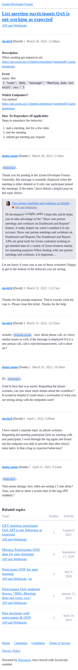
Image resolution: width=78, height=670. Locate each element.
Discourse (24, 660)
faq (30, 578)
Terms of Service (59, 643)
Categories (20, 643)
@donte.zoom (22, 334)
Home (6, 643)
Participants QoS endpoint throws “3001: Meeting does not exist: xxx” (21, 593)
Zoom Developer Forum (17, 4)
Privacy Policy (11, 650)
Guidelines (38, 643)
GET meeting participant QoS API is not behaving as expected (22, 530)
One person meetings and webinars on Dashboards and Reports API (42, 203)
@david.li (9, 167)
